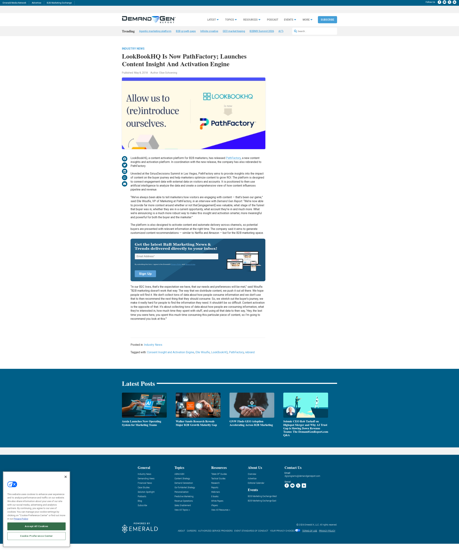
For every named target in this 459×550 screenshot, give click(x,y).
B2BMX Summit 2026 (262, 31)
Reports (214, 487)
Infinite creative (209, 31)
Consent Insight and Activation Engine (170, 352)
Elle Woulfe (202, 352)
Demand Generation (183, 483)
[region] (36, 509)
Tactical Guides (218, 478)
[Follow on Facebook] (439, 2)
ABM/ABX (179, 474)
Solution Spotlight (146, 492)
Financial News (145, 483)
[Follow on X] (449, 2)
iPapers (214, 505)
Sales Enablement (182, 505)
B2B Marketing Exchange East (262, 501)
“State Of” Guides (219, 474)
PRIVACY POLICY (327, 531)
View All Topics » (182, 510)
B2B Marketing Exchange (59, 3)
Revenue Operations (183, 501)
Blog (140, 501)
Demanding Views (146, 478)
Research (215, 483)
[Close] (66, 477)
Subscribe (327, 19)
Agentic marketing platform (155, 31)
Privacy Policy (21, 518)
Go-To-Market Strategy (184, 487)
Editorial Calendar (256, 483)
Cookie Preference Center (36, 536)
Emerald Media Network (14, 3)
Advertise (36, 3)
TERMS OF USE (309, 531)
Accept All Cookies (36, 526)
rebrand (250, 352)
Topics (229, 19)
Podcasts (142, 496)
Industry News (133, 48)
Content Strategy (182, 478)
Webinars (215, 492)
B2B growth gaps (186, 31)
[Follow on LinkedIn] (454, 2)
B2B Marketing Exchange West (262, 496)
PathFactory (233, 158)
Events (288, 19)
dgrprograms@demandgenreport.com (302, 476)
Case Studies (144, 487)
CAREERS (191, 531)
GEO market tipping (234, 31)
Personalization (181, 492)
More (306, 19)
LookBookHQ (219, 352)
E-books (215, 496)
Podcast (272, 19)
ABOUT (181, 531)
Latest (211, 19)
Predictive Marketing (183, 496)
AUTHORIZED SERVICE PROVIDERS (215, 531)
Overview (252, 474)
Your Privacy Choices (282, 531)
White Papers (217, 501)
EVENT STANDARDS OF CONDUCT (251, 531)
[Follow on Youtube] (444, 2)
